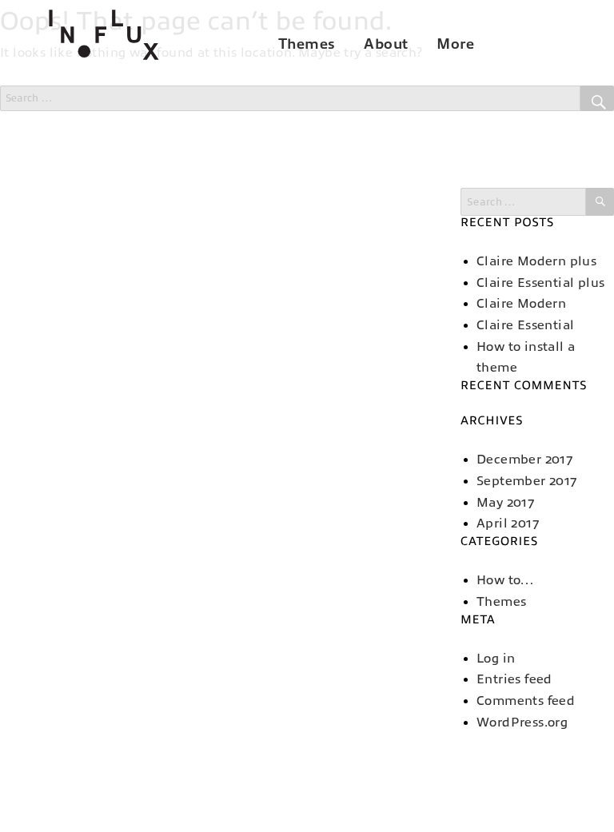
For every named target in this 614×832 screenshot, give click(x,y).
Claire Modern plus (536, 261)
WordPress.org (522, 722)
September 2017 (526, 481)
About (386, 44)
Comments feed (525, 701)
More (455, 44)
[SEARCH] (600, 202)
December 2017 (524, 459)
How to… (505, 580)
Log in (495, 658)
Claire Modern (521, 304)
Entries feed (514, 679)
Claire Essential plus (540, 283)
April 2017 (507, 523)
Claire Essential (525, 325)
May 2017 (505, 503)
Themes (306, 44)
